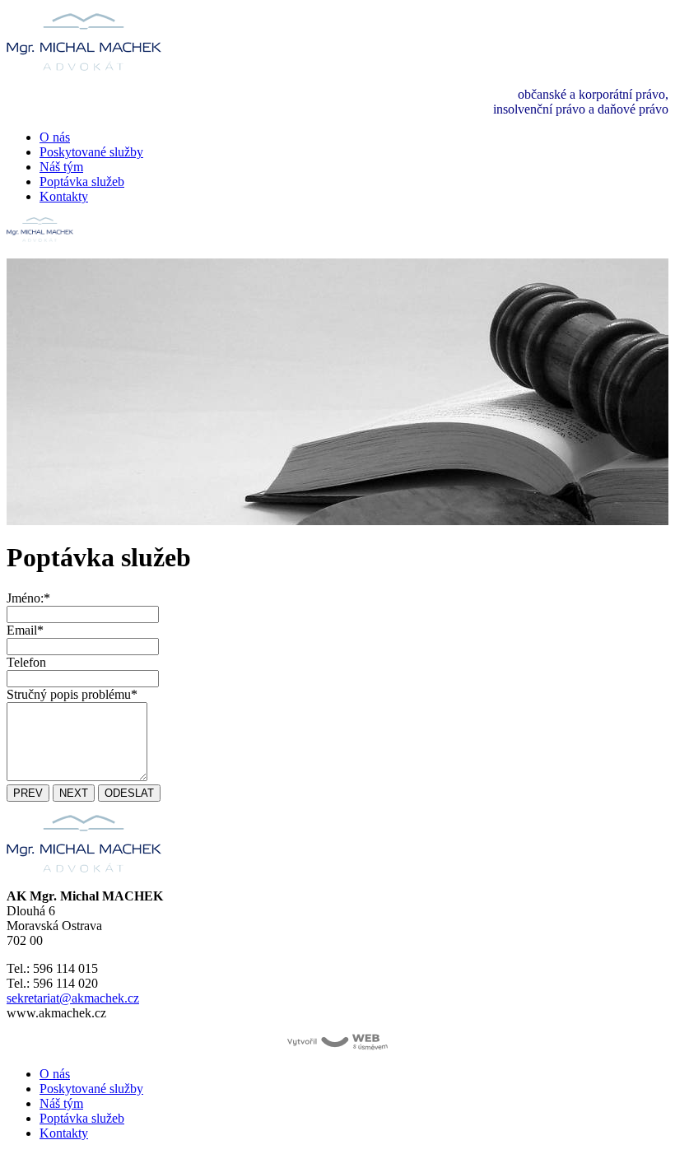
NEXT (73, 793)
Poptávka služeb (82, 181)
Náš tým (61, 167)
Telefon (26, 662)
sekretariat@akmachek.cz (73, 998)
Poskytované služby (91, 152)
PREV (28, 793)
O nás (55, 137)
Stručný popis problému (72, 694)
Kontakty (64, 196)
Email (25, 630)
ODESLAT (129, 793)
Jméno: (28, 598)
